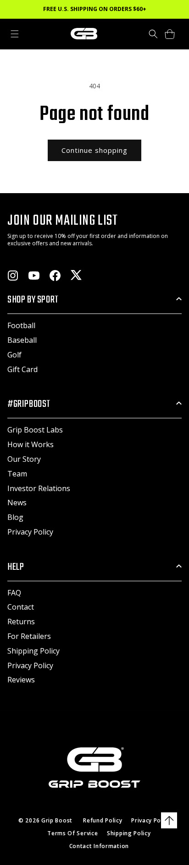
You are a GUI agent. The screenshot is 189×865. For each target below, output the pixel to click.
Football (21, 325)
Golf (14, 355)
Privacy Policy (30, 532)
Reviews (21, 680)
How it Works (30, 444)
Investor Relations (38, 488)
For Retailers (29, 636)
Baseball (22, 340)
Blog (15, 517)
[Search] (153, 34)
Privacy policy (151, 820)
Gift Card (22, 369)
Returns (21, 621)
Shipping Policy (33, 651)
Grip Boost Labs (35, 430)
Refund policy (102, 820)
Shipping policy (129, 833)
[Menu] (14, 34)
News (17, 502)
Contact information (99, 846)
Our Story (24, 459)
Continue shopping (94, 150)
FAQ (14, 593)
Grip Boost (56, 820)
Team (17, 474)
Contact (20, 607)
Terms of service (72, 833)
